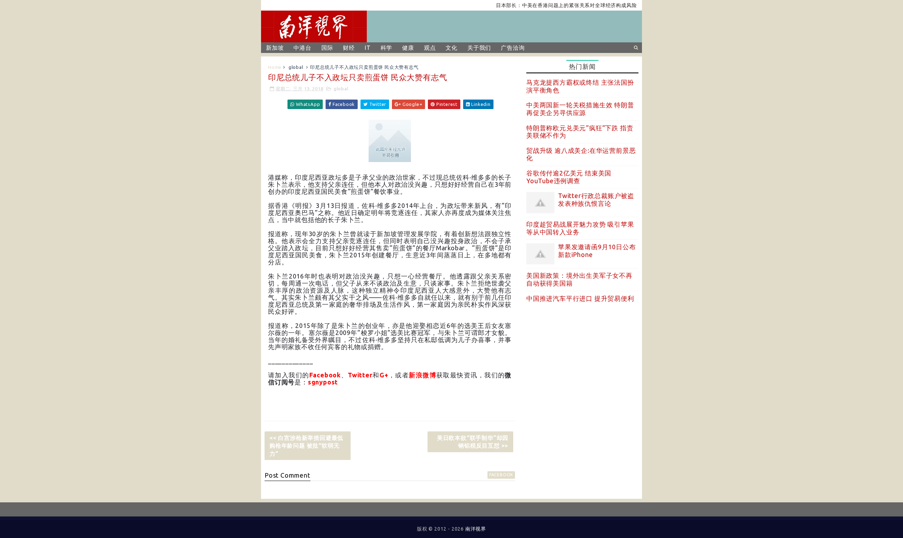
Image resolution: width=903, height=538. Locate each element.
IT (368, 47)
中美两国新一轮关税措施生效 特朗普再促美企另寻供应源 (580, 108)
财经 (349, 47)
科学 (387, 47)
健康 (408, 47)
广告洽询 (513, 47)
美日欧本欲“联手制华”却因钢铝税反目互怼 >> (472, 442)
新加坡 (275, 47)
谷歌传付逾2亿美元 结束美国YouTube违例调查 (568, 176)
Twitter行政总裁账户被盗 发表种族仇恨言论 (596, 199)
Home (274, 67)
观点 (430, 47)
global (296, 67)
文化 (451, 47)
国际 (327, 47)
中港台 (302, 47)
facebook (501, 474)
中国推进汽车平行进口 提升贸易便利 (580, 298)
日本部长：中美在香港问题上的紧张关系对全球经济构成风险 (554, 5)
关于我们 (479, 47)
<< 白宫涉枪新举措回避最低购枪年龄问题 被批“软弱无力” (306, 446)
